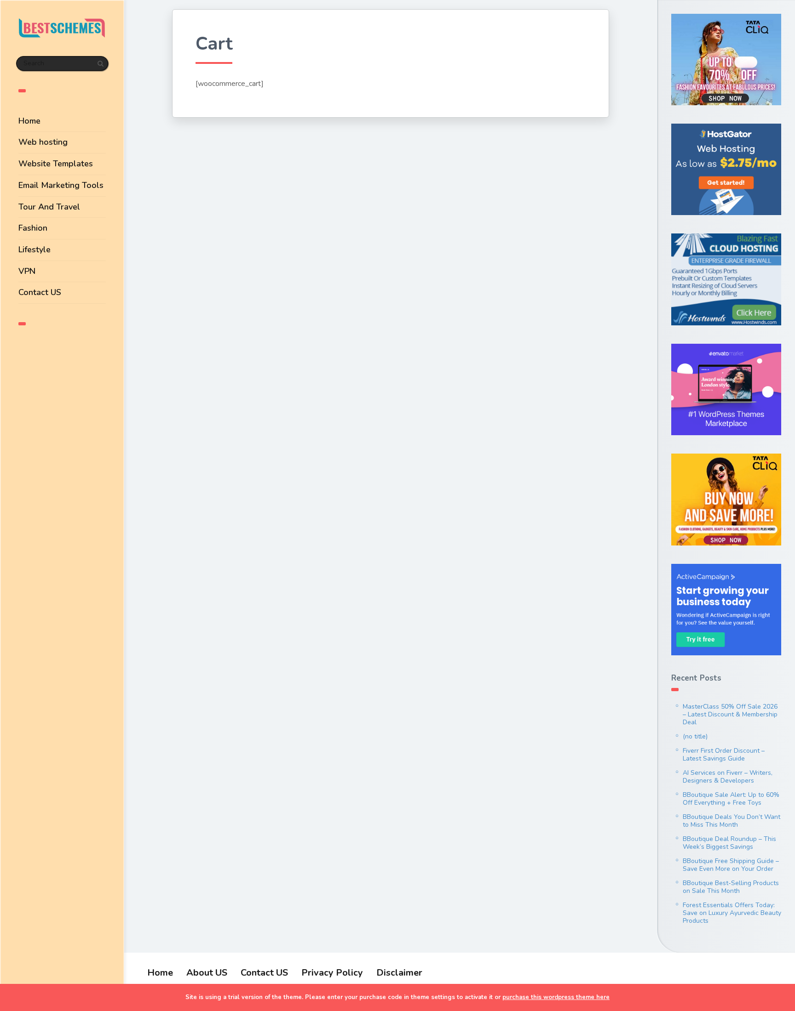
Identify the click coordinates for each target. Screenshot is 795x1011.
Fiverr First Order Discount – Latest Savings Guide (724, 754)
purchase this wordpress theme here (556, 997)
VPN (26, 271)
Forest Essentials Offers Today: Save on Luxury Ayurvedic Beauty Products (732, 913)
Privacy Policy (332, 972)
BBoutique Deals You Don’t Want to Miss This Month (731, 820)
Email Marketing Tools (61, 185)
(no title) (695, 736)
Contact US (39, 292)
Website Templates (55, 163)
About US (206, 972)
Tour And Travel (49, 206)
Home (29, 120)
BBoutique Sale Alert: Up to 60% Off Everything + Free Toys (731, 798)
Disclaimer (399, 972)
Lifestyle (34, 249)
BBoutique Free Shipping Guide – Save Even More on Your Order (731, 865)
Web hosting (43, 142)
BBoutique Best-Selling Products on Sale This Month (731, 887)
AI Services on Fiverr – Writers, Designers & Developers (727, 776)
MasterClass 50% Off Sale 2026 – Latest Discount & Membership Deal (730, 714)
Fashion (32, 227)
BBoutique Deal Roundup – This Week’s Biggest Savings (729, 843)
